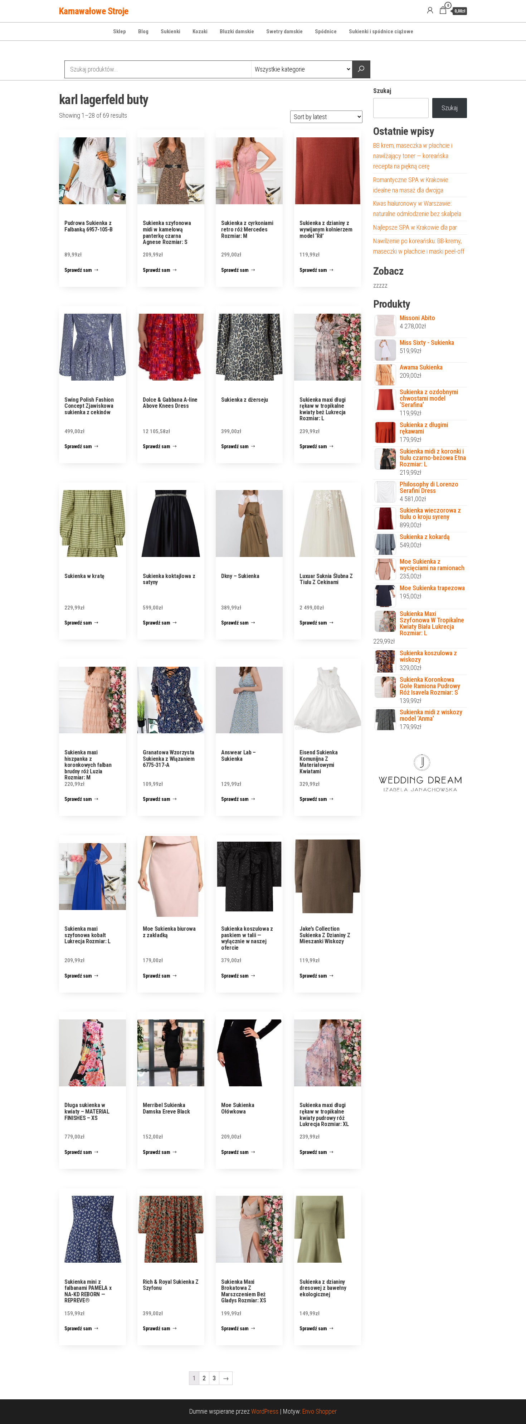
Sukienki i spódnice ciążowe (381, 31)
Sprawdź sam (78, 270)
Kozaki (200, 31)
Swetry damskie (284, 31)
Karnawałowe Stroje (93, 11)
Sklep (119, 31)
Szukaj (382, 90)
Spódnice (326, 31)
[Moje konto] (430, 10)
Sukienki (170, 31)
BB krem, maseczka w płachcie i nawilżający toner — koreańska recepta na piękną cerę (412, 156)
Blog (143, 31)
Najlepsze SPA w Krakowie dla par (415, 227)
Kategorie (86, 51)
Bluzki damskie (237, 31)
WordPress (264, 1411)
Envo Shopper (319, 1411)
